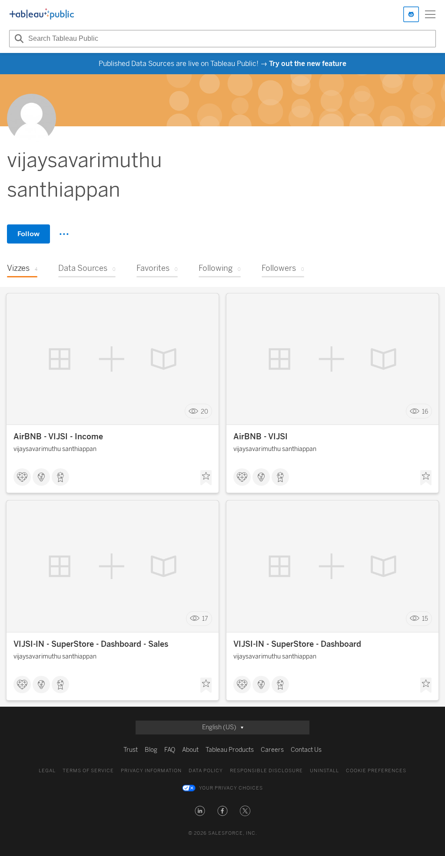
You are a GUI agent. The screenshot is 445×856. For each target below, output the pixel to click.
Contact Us (306, 750)
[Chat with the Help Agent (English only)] (411, 14)
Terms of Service (88, 771)
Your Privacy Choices (231, 788)
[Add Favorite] (206, 478)
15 (425, 618)
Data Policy (206, 771)
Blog (151, 750)
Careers (272, 750)
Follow (28, 233)
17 (205, 618)
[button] (200, 811)
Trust (130, 750)
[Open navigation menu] (430, 14)
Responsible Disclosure (266, 771)
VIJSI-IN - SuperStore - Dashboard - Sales (90, 644)
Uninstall (324, 771)
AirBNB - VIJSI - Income (58, 436)
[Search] (17, 38)
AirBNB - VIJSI (260, 436)
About (190, 750)
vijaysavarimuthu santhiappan (54, 449)
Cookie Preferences (376, 771)
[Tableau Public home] (42, 14)
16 (425, 411)
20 (204, 411)
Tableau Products (230, 750)
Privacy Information (151, 771)
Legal (47, 771)
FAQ (169, 750)
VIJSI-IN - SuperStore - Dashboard (297, 644)
